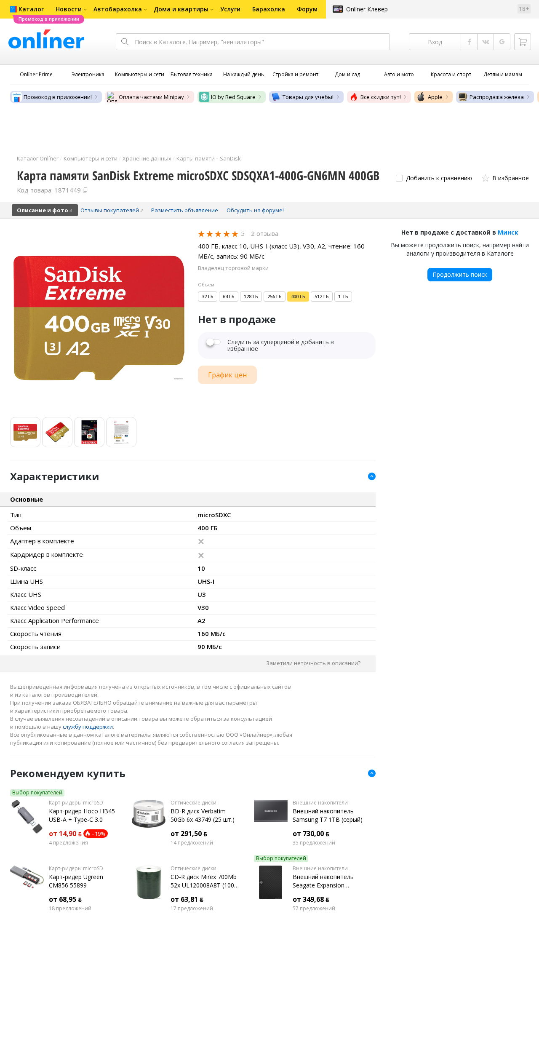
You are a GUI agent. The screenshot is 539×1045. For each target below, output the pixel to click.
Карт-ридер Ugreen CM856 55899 (76, 881)
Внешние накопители (320, 803)
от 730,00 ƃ (311, 833)
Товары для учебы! (308, 97)
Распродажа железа (497, 97)
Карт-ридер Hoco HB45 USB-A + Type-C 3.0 (82, 815)
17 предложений (192, 908)
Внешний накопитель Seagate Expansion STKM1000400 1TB (323, 881)
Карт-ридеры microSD (76, 803)
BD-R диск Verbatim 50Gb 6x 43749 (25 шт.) (203, 815)
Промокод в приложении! (58, 97)
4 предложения (68, 843)
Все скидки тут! (380, 97)
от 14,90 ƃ (65, 833)
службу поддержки (88, 726)
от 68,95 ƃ (65, 899)
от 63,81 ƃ (187, 899)
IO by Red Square (233, 97)
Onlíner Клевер (367, 9)
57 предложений (314, 908)
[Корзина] (522, 41)
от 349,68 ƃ (311, 899)
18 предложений (70, 908)
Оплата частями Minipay (151, 97)
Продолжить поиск (459, 274)
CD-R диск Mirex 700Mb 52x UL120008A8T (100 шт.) (204, 881)
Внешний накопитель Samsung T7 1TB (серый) (328, 815)
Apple (435, 97)
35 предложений (314, 843)
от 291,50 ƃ (189, 833)
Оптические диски (193, 803)
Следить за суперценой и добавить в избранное (280, 345)
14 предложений (192, 843)
